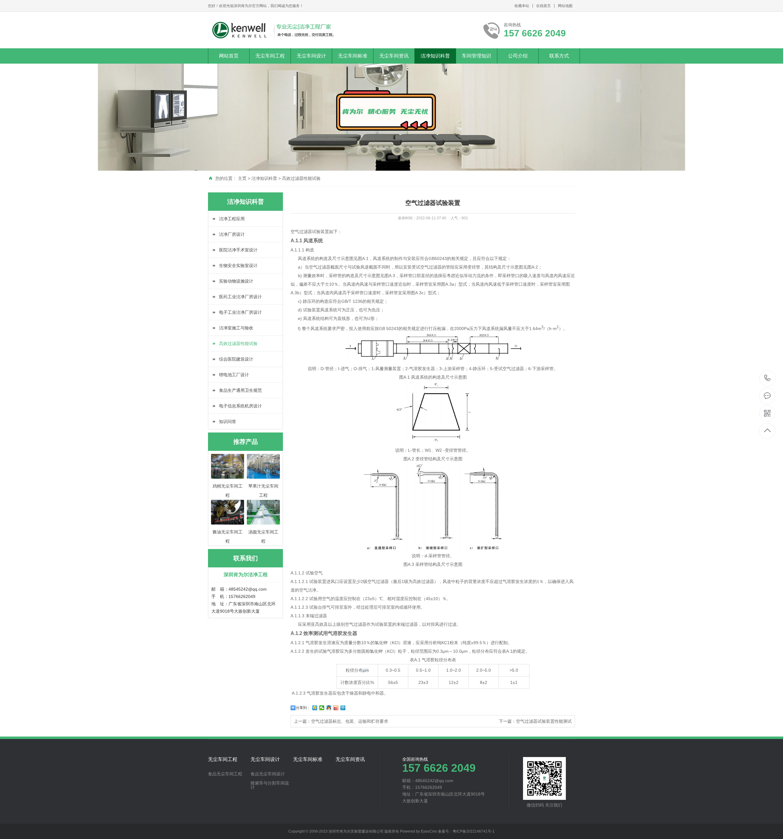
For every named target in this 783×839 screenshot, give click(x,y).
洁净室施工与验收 (236, 327)
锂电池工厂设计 (234, 374)
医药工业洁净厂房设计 (240, 296)
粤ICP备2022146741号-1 (474, 831)
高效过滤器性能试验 (301, 178)
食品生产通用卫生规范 (240, 390)
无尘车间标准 (352, 55)
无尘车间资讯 (394, 55)
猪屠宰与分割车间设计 (269, 785)
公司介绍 (518, 55)
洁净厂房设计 (232, 234)
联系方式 (559, 55)
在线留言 (543, 6)
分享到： (303, 708)
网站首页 (229, 55)
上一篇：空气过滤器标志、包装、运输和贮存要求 (341, 721)
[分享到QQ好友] (329, 707)
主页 (242, 178)
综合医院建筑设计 (236, 359)
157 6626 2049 (767, 378)
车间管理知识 (476, 55)
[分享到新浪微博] (336, 707)
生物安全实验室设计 (238, 265)
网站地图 (565, 6)
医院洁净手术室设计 (238, 249)
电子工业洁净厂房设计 (240, 312)
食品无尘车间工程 (225, 774)
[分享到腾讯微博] (343, 707)
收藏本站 (521, 6)
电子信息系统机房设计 (240, 405)
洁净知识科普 (435, 55)
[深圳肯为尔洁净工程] (272, 30)
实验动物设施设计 (236, 281)
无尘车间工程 (270, 55)
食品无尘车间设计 (267, 774)
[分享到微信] (322, 707)
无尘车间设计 (311, 55)
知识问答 (227, 421)
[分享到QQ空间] (314, 707)
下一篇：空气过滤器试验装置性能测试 (535, 721)
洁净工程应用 (232, 218)
